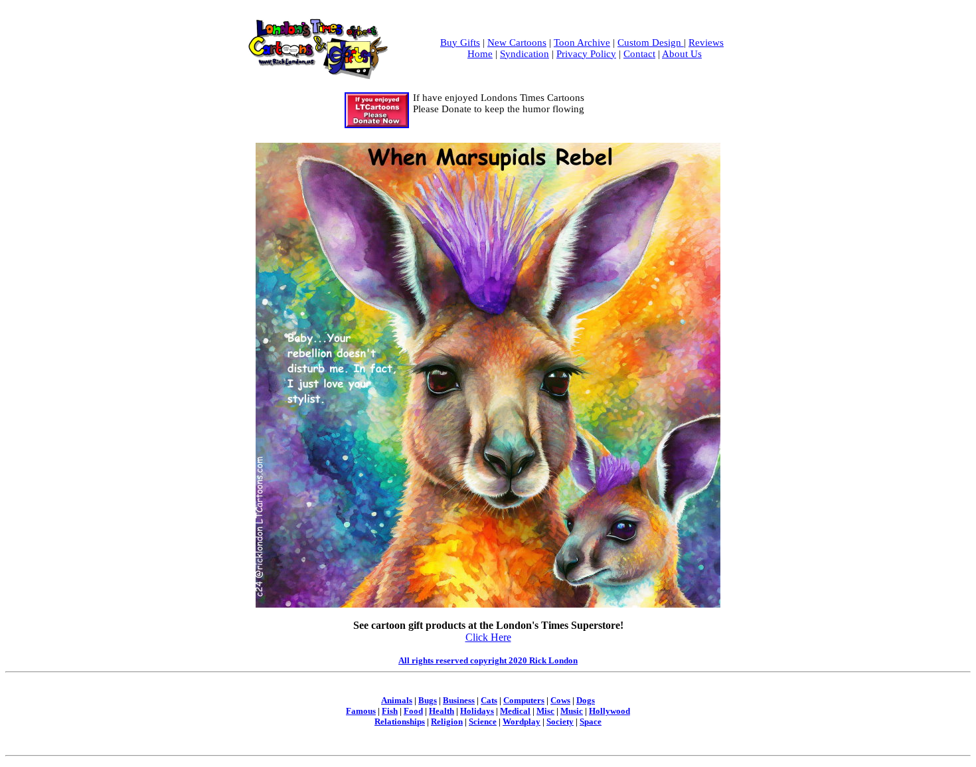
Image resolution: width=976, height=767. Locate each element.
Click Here (488, 637)
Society (560, 721)
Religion (447, 721)
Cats (489, 700)
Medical (515, 711)
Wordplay (521, 721)
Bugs (427, 700)
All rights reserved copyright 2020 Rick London (488, 660)
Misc (545, 711)
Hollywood (609, 711)
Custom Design (650, 42)
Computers (523, 700)
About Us (682, 53)
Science (483, 721)
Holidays (477, 711)
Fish (390, 711)
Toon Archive (582, 42)
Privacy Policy (586, 53)
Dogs (585, 700)
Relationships (399, 721)
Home (480, 53)
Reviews (706, 42)
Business (459, 700)
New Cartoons (516, 42)
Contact (639, 53)
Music (571, 711)
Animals (396, 700)
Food (413, 711)
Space (591, 721)
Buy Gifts (460, 42)
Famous (361, 711)
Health (441, 711)
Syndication (524, 53)
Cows (560, 700)
